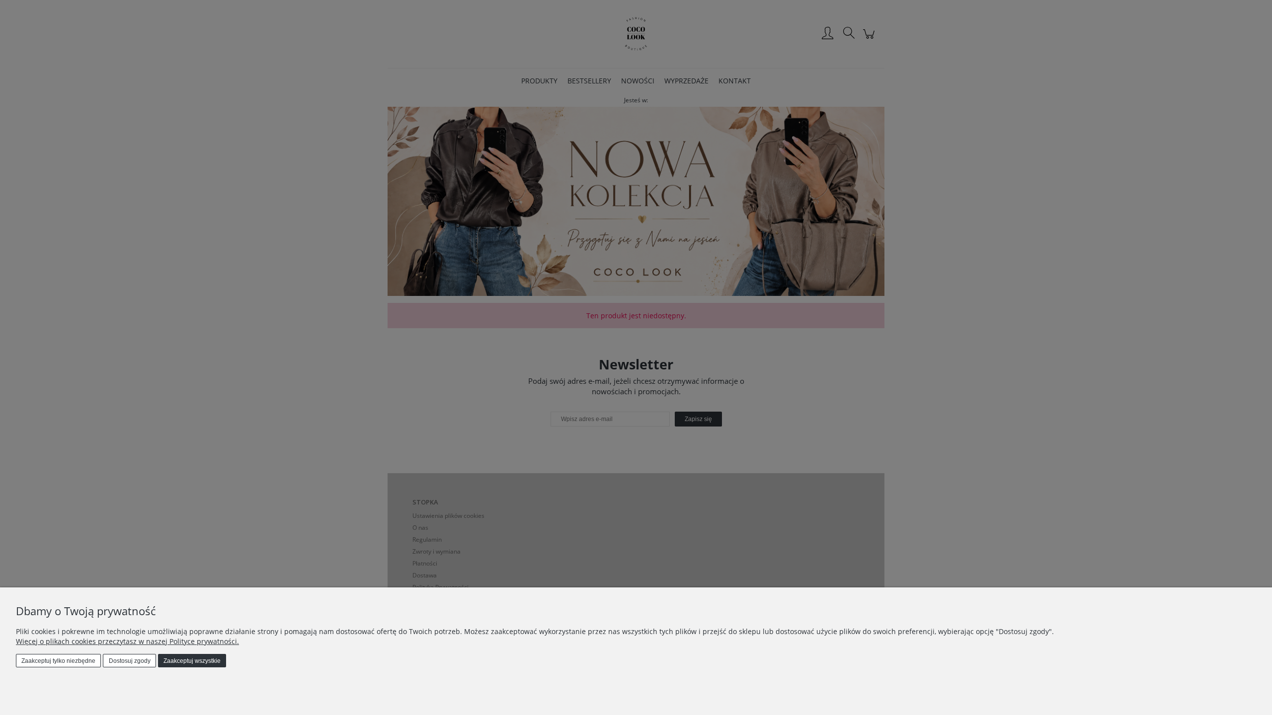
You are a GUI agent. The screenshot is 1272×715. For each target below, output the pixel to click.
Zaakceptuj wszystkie (192, 660)
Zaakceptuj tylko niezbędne (58, 660)
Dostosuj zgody (130, 660)
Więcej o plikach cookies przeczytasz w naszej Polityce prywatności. (127, 641)
